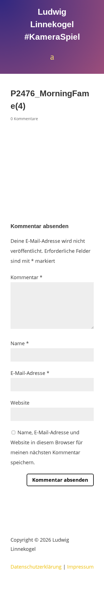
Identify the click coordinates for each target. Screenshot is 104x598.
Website (20, 402)
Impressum (80, 566)
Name (20, 343)
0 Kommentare (24, 118)
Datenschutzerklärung (36, 566)
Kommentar (26, 277)
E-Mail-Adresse (30, 373)
